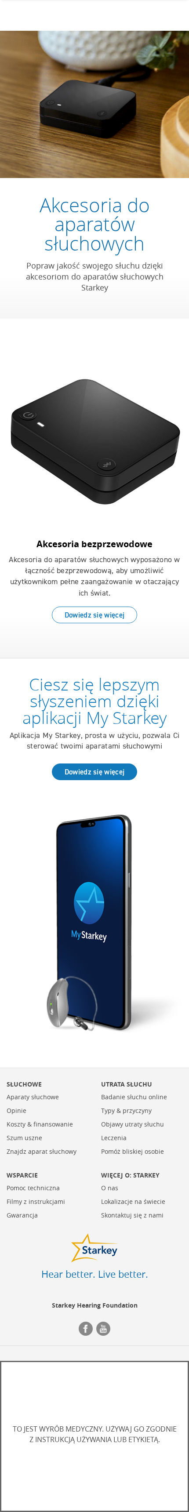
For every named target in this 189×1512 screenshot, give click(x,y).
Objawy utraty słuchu (132, 1124)
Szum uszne (24, 1138)
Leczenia (114, 1138)
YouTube (103, 1329)
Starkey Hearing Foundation (95, 1305)
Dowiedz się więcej (94, 615)
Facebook (86, 1329)
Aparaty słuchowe (33, 1097)
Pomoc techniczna (33, 1188)
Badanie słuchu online (134, 1097)
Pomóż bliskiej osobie (132, 1152)
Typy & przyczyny (126, 1111)
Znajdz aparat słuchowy (41, 1152)
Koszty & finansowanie (40, 1124)
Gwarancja (22, 1215)
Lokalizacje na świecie (133, 1202)
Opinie (16, 1111)
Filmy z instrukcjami (36, 1202)
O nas (109, 1188)
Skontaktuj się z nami (132, 1215)
